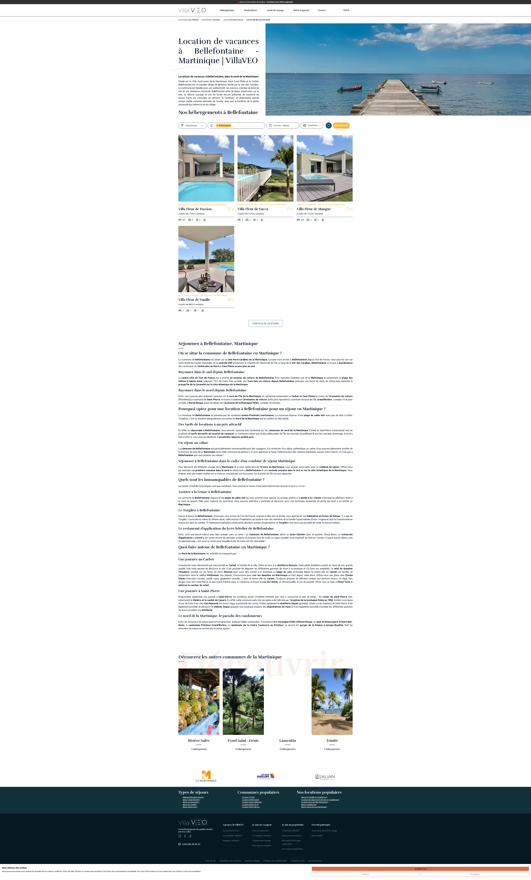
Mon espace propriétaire (292, 849)
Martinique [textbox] (191, 125)
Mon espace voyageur (261, 845)
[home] (192, 10)
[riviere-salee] (198, 711)
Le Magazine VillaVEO (261, 836)
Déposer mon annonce (291, 836)
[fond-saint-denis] (243, 711)
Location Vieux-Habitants (252, 802)
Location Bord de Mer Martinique (314, 802)
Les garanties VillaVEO (232, 836)
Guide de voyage (275, 10)
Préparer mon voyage (261, 840)
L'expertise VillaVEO (290, 831)
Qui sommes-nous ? (231, 831)
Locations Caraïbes (211, 20)
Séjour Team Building (191, 800)
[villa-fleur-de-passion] (206, 179)
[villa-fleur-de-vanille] (206, 269)
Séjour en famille (189, 804)
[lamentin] (287, 711)
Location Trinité (248, 797)
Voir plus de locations (265, 323)
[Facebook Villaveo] (185, 836)
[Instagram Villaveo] (179, 836)
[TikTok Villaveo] (190, 836)
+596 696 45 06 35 (191, 844)
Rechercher (341, 125)
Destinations (250, 10)
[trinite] (332, 711)
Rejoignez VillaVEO (231, 840)
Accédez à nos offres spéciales (280, 2)
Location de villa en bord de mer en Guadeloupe (320, 800)
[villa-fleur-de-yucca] (265, 179)
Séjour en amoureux (191, 802)
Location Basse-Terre (250, 804)
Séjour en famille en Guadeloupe (313, 797)
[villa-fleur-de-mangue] (325, 179)
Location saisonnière (188, 20)
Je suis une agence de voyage (324, 831)
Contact (322, 10)
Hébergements (227, 10)
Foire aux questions (260, 831)
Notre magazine (301, 10)
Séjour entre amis (189, 807)
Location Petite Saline (250, 800)
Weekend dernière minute (193, 797)
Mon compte (317, 836)
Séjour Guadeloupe (308, 804)
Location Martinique (233, 20)
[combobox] (196, 125)
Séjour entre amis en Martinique (313, 807)
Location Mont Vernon (251, 807)
